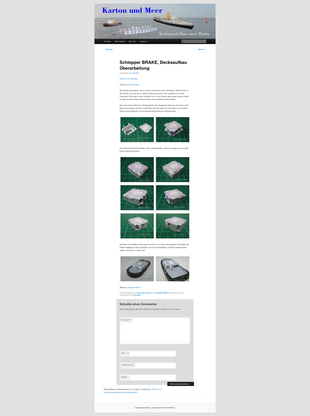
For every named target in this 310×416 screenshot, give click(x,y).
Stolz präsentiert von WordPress (163, 408)
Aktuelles (107, 41)
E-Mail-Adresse (127, 365)
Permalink (136, 295)
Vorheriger (108, 49)
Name (125, 353)
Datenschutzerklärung (143, 408)
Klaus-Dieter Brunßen (144, 293)
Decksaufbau (134, 84)
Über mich (132, 41)
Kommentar (126, 320)
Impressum (143, 41)
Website (124, 377)
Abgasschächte (134, 287)
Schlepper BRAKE (162, 293)
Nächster (202, 49)
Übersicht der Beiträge (128, 78)
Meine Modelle (120, 41)
